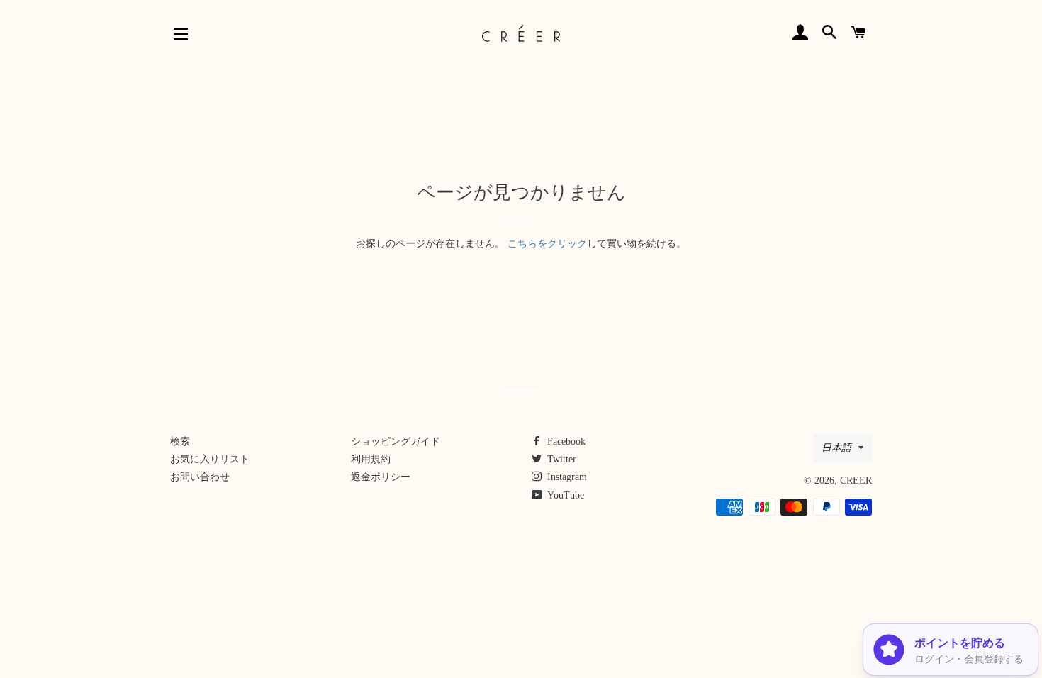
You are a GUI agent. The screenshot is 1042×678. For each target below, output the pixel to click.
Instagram (565, 477)
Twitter (560, 459)
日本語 (836, 448)
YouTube (564, 495)
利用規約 (371, 459)
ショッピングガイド (395, 441)
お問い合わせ (200, 477)
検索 (180, 441)
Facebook (565, 441)
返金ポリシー (380, 477)
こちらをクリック (547, 243)
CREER (856, 480)
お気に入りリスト (210, 459)
